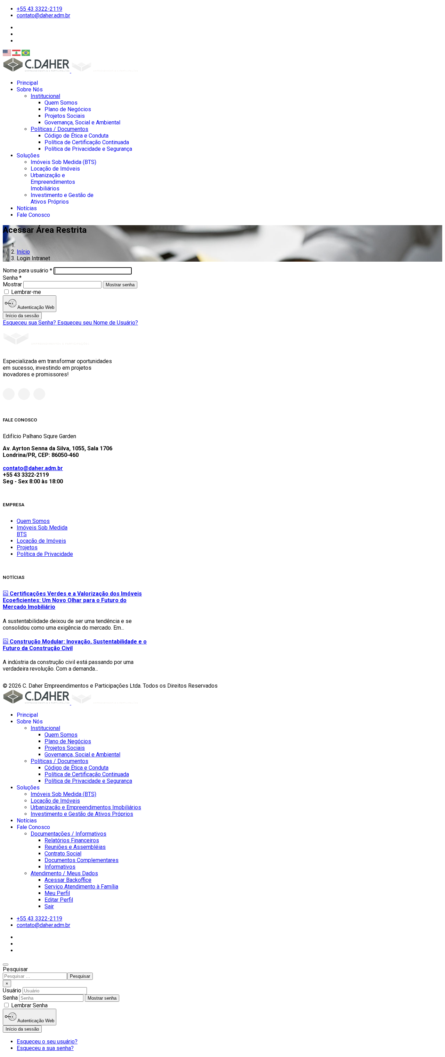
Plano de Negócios (67, 109)
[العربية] (17, 53)
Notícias (27, 208)
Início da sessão (22, 315)
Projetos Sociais (64, 116)
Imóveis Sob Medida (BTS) (63, 162)
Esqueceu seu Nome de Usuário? (97, 322)
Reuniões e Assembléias (75, 847)
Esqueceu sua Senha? (30, 322)
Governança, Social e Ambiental (82, 122)
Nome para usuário (27, 270)
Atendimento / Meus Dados (64, 873)
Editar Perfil (58, 899)
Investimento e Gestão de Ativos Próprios (62, 198)
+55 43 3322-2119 (39, 9)
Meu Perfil (57, 893)
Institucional (45, 96)
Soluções (28, 155)
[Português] (26, 53)
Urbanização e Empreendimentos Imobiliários (53, 182)
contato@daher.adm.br (43, 15)
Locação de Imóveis (55, 168)
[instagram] (24, 394)
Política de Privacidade (45, 554)
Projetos (27, 547)
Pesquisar (15, 969)
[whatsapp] (9, 394)
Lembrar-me (25, 292)
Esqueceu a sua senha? (45, 1048)
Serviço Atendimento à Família (81, 886)
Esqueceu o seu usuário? (47, 1041)
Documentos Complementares (81, 860)
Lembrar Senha (29, 1005)
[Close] (5, 965)
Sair (49, 906)
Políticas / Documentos (59, 129)
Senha (12, 278)
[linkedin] (39, 394)
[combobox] (35, 976)
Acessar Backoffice (67, 880)
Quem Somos (61, 102)
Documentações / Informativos (68, 833)
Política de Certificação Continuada (86, 142)
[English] (7, 53)
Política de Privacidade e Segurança (88, 149)
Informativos (59, 866)
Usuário (12, 990)
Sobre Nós (30, 89)
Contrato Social (62, 853)
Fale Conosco (33, 215)
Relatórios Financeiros (71, 840)
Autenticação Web (35, 307)
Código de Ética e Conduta (76, 135)
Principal (27, 83)
